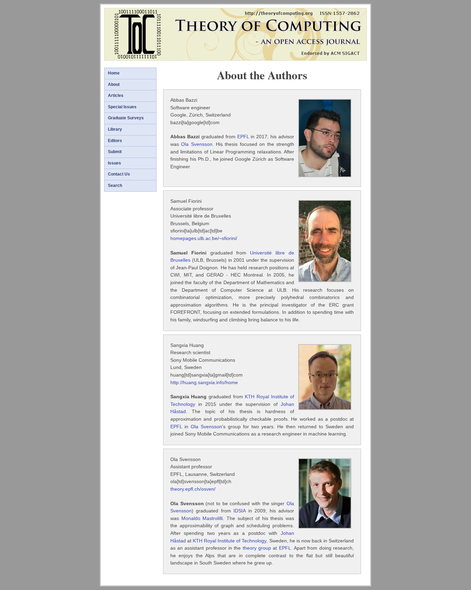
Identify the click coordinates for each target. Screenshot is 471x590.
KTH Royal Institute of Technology (229, 540)
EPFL (243, 136)
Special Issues (122, 107)
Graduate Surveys (126, 118)
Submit (115, 152)
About (114, 84)
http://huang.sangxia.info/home (204, 382)
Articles (115, 95)
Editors (115, 141)
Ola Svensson (196, 144)
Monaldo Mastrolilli (202, 518)
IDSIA (239, 510)
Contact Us (119, 174)
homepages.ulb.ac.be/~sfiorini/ (203, 238)
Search (115, 185)
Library (115, 129)
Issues (114, 163)
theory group (257, 548)
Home (114, 73)
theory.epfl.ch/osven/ (193, 489)
